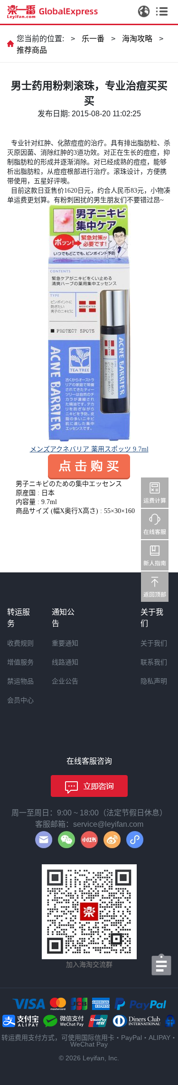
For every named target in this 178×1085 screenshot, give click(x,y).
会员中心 (20, 700)
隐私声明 (154, 681)
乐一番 (93, 39)
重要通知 (65, 643)
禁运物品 (20, 681)
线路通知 (65, 662)
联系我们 (154, 662)
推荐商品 (32, 50)
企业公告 (65, 681)
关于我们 (154, 643)
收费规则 (20, 643)
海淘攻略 (137, 39)
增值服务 (20, 662)
